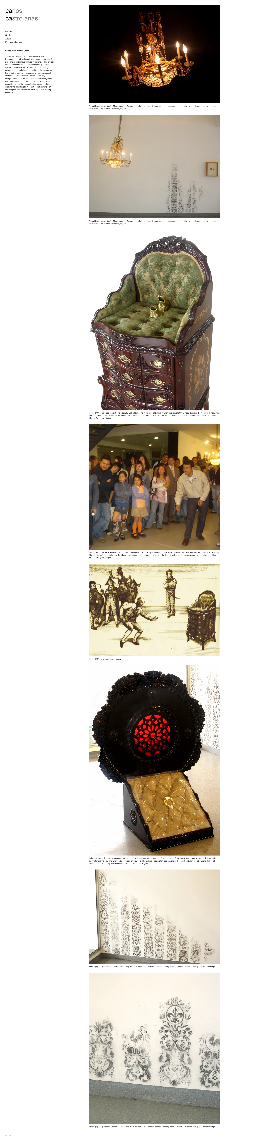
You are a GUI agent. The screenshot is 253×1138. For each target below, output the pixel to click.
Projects (9, 31)
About (8, 38)
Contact (9, 35)
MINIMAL (9, 1135)
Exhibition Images (13, 42)
